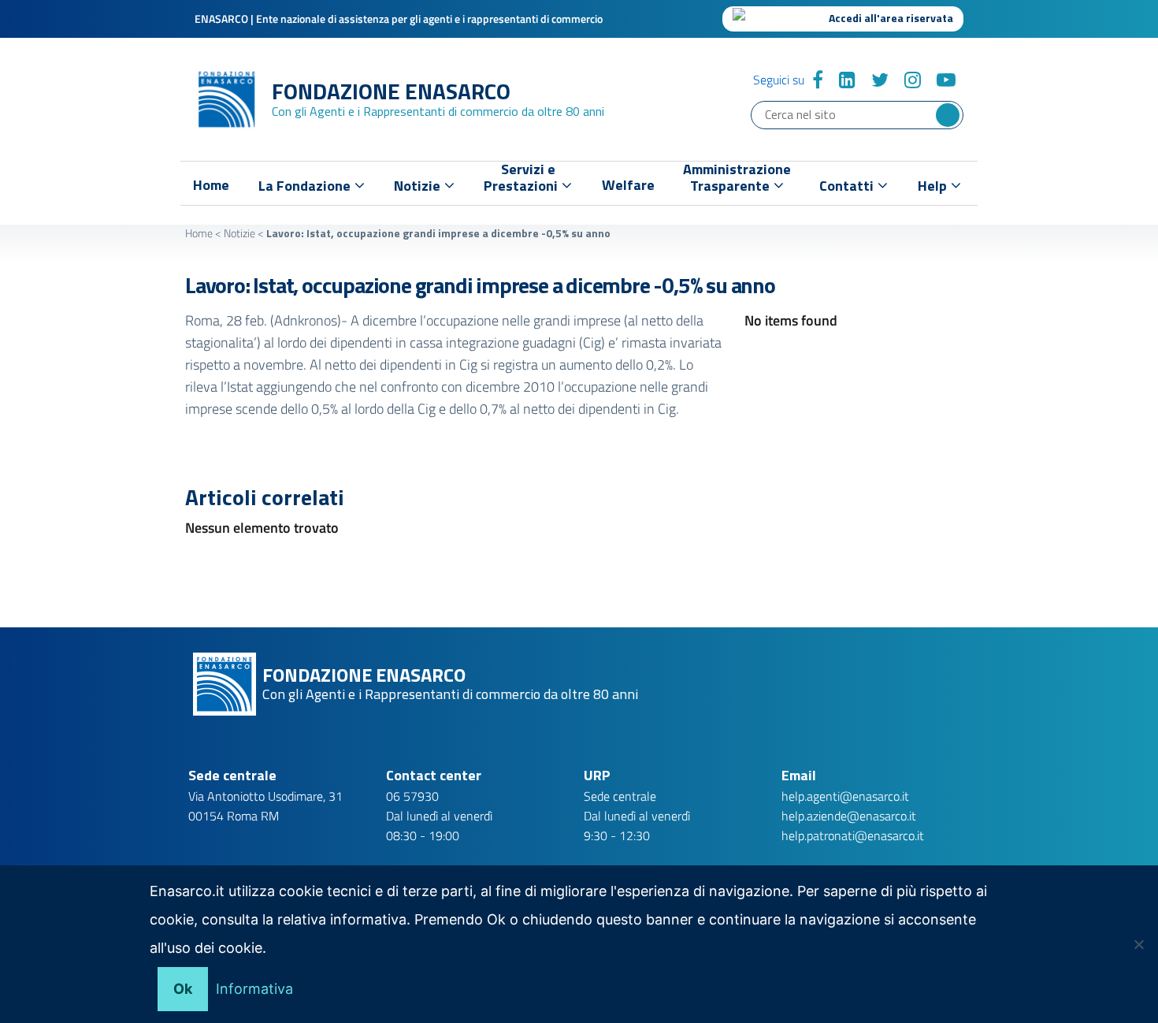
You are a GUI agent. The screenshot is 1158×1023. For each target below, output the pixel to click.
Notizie (239, 233)
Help (934, 185)
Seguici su (778, 79)
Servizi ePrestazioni (522, 181)
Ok (182, 988)
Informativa (254, 988)
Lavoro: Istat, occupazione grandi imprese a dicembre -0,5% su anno (480, 285)
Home (211, 185)
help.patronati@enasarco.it (852, 835)
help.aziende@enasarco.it (848, 815)
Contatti (848, 185)
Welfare (628, 185)
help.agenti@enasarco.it (845, 796)
